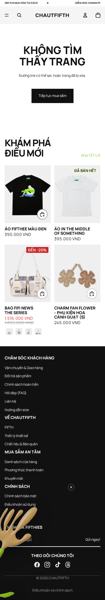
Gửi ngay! (92, 539)
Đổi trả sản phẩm (18, 375)
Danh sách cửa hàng (21, 461)
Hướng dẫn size (17, 409)
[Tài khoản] (85, 15)
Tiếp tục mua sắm (52, 95)
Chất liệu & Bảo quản (21, 443)
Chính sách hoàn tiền (21, 384)
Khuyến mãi (14, 478)
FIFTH (9, 427)
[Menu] (6, 15)
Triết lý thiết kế (16, 435)
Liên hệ (10, 401)
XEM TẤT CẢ (90, 155)
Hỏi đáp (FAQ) (16, 392)
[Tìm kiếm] (19, 15)
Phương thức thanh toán (24, 469)
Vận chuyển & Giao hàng (24, 367)
